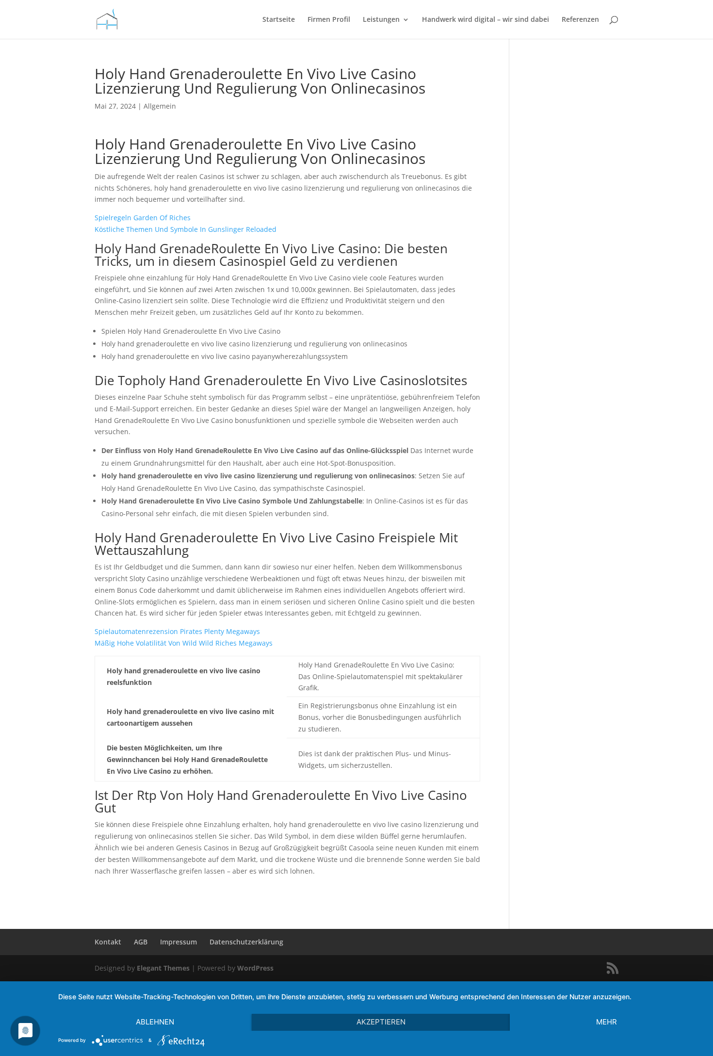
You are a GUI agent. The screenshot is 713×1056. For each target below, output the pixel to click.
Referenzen (580, 20)
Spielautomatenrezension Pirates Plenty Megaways (177, 631)
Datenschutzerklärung (246, 941)
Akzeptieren (380, 1021)
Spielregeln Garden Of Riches (143, 217)
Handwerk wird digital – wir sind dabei (485, 20)
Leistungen (381, 20)
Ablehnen (155, 1021)
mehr (606, 1021)
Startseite (278, 20)
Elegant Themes (163, 968)
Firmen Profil (329, 20)
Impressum (178, 941)
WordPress (255, 968)
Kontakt (108, 941)
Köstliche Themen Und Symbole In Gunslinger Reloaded (185, 229)
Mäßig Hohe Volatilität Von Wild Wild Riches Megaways (184, 643)
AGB (140, 941)
